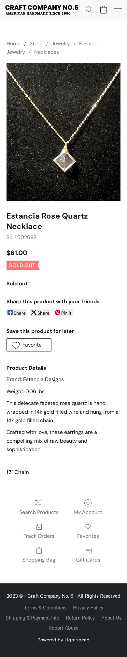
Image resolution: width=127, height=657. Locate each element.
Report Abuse (63, 628)
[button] (43, 10)
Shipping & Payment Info (32, 618)
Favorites (88, 536)
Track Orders (38, 536)
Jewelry (60, 43)
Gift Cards (88, 559)
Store (36, 43)
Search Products (39, 512)
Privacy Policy (88, 608)
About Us (111, 618)
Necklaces (46, 52)
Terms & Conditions (45, 608)
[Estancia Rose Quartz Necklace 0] (63, 132)
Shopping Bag (38, 559)
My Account (88, 512)
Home (14, 43)
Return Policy (80, 618)
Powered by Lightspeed (63, 639)
